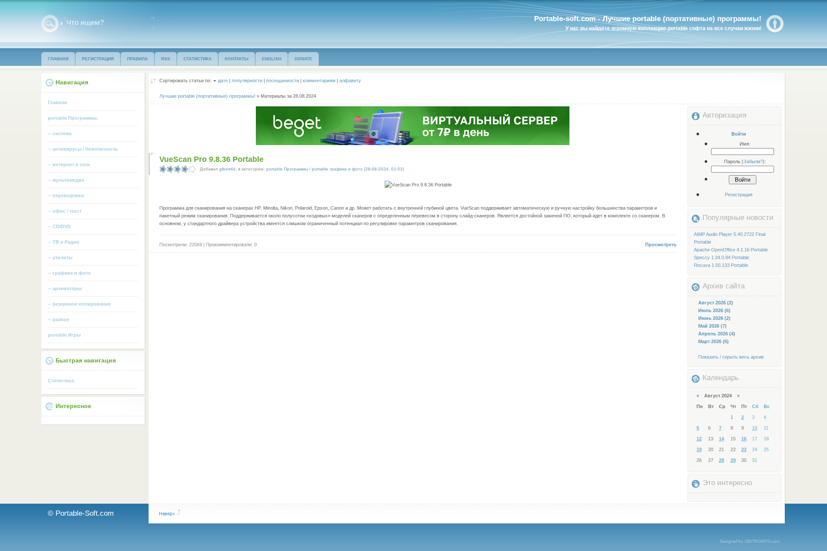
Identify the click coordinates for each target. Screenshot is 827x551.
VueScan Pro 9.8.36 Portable (211, 159)
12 (699, 438)
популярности (247, 80)
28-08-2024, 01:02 (384, 169)
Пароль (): (745, 161)
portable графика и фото (337, 169)
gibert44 (227, 169)
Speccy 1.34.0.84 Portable (721, 257)
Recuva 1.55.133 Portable (721, 265)
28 (721, 460)
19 (699, 449)
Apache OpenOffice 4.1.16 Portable (731, 249)
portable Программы (287, 169)
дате (223, 80)
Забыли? (753, 161)
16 (743, 438)
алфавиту (350, 80)
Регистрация (738, 194)
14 (721, 438)
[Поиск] (50, 23)
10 (754, 427)
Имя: (745, 143)
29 (733, 460)
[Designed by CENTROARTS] (753, 542)
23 (743, 449)
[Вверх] (169, 512)
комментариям (319, 80)
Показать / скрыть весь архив (731, 356)
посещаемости (282, 80)
